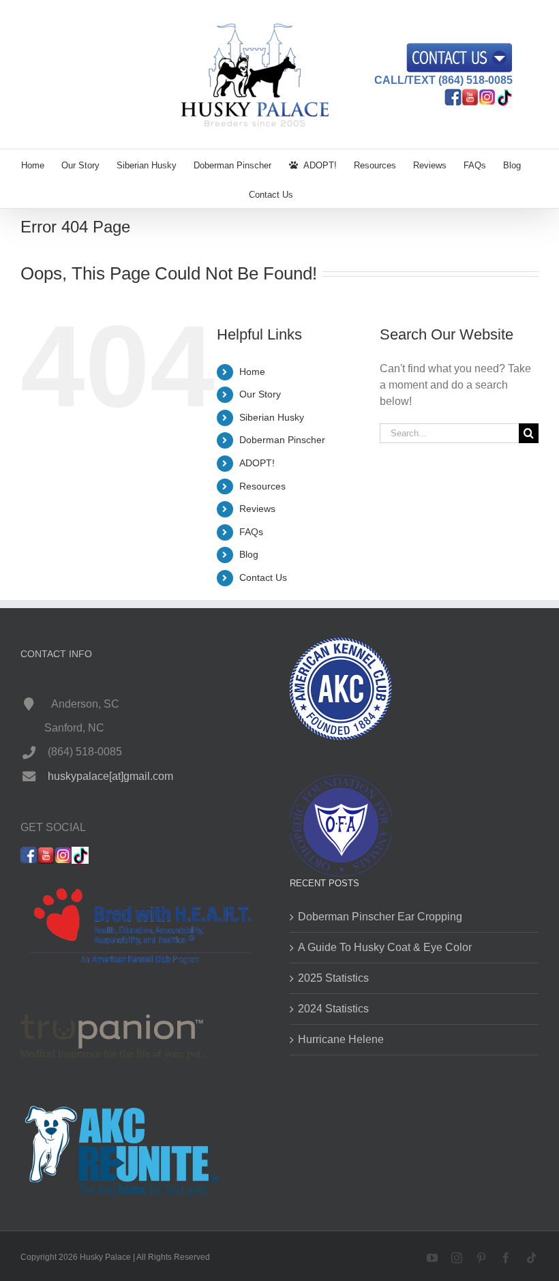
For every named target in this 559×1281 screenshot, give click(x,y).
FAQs (251, 531)
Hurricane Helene (341, 1039)
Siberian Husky (271, 417)
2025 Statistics (333, 978)
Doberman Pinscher (282, 439)
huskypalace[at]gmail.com (110, 776)
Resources (262, 486)
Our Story (260, 394)
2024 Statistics (333, 1008)
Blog (248, 554)
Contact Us (263, 577)
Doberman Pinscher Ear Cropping (380, 916)
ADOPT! (257, 462)
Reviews (257, 508)
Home (252, 371)
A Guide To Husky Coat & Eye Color (385, 947)
